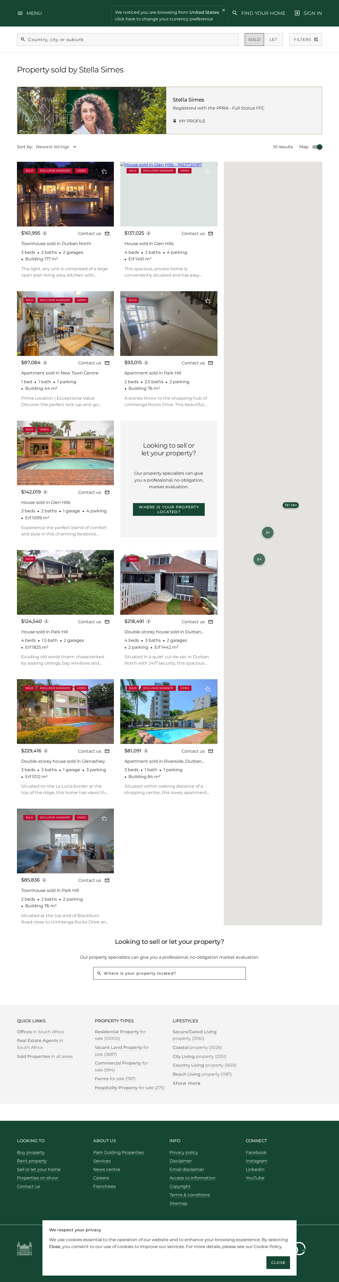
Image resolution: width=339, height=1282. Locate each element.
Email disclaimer (187, 1169)
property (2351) (199, 1056)
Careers (101, 1177)
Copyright (180, 1186)
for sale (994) (121, 1066)
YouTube (255, 1177)
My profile (192, 121)
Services (102, 1160)
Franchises (104, 1186)
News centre (106, 1169)
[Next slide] (103, 194)
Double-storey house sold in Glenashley (63, 761)
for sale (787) (115, 1078)
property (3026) (197, 1047)
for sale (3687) (122, 1051)
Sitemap (179, 1203)
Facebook (256, 1152)
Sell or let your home (39, 1169)
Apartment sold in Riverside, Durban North (163, 761)
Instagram (256, 1160)
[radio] (254, 39)
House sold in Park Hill (44, 631)
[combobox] (59, 147)
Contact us (89, 233)
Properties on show (37, 1177)
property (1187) (202, 1074)
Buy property (31, 1152)
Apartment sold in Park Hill (152, 373)
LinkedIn (255, 1169)
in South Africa (40, 1031)
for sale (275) (129, 1087)
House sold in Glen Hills (149, 243)
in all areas (45, 1056)
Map (304, 146)
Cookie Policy (268, 1246)
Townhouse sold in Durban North (56, 243)
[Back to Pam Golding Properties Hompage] (24, 1249)
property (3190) (195, 1035)
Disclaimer (181, 1160)
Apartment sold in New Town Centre (60, 373)
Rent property (32, 1160)
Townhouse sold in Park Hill (50, 890)
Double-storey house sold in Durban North (162, 632)
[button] (259, 559)
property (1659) (205, 1065)
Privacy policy (184, 1152)
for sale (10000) (120, 1035)
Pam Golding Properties (118, 1152)
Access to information (193, 1177)
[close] (224, 11)
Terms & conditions (190, 1194)
